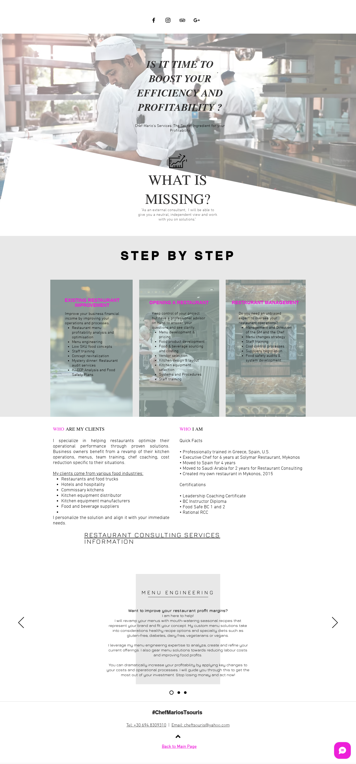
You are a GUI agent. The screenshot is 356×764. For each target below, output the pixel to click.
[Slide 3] (185, 692)
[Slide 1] (170, 692)
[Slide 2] (178, 692)
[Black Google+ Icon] (196, 20)
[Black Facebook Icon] (153, 20)
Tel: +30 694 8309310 (146, 725)
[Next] (335, 623)
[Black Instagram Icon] (168, 20)
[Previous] (21, 623)
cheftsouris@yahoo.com (207, 725)
